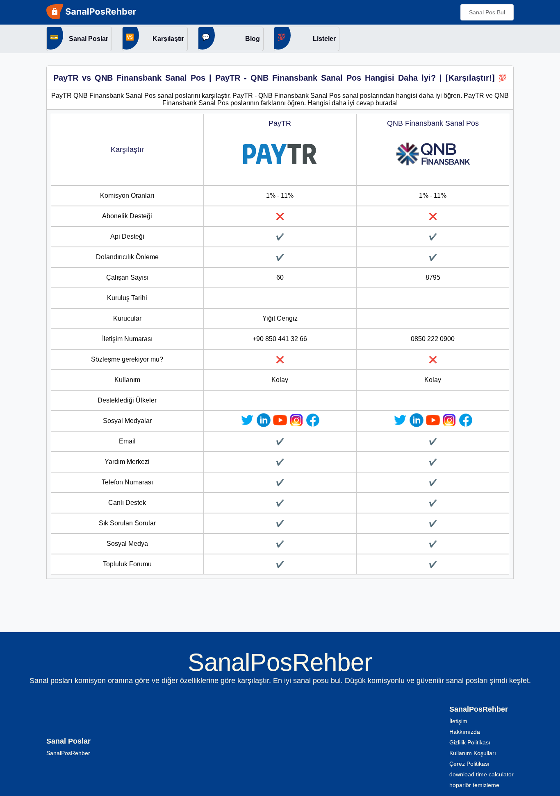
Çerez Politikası (469, 763)
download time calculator (481, 774)
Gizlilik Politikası (469, 742)
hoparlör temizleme (474, 785)
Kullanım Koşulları (472, 753)
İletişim (458, 721)
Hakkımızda (464, 731)
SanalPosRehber (68, 753)
